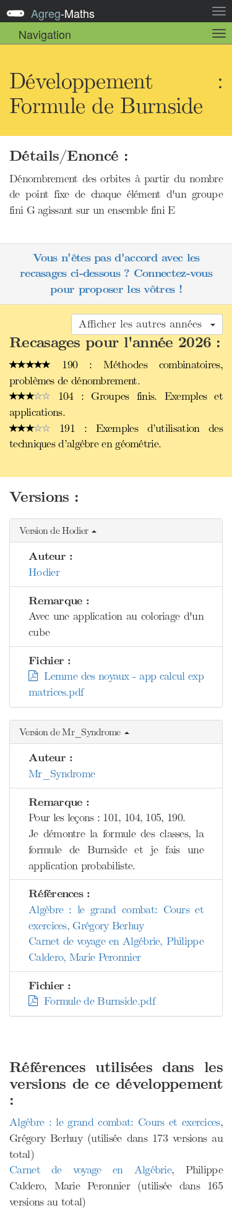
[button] (116, 531)
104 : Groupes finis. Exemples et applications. (116, 404)
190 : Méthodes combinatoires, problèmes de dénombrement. (116, 372)
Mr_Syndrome (61, 773)
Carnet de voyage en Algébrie (90, 1169)
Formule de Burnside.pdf (96, 1001)
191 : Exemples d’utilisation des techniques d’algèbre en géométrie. (116, 436)
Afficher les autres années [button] (144, 324)
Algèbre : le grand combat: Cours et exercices (114, 1122)
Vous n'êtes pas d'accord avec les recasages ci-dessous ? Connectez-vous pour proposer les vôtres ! (116, 274)
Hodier (43, 572)
